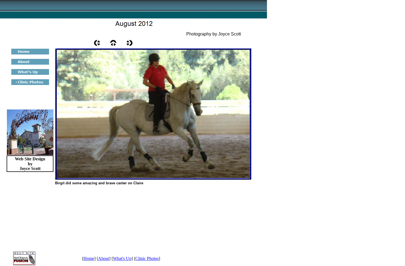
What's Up (122, 258)
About (103, 258)
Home (88, 258)
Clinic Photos (147, 258)
